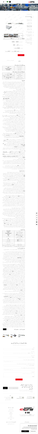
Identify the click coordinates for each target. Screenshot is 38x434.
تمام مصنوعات (29, 14)
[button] (5, 329)
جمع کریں (19, 379)
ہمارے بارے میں (11, 410)
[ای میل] (37, 215)
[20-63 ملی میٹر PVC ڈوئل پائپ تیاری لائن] (21, 335)
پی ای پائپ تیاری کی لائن (29, 23)
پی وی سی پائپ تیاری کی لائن (29, 20)
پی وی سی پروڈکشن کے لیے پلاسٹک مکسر (28, 42)
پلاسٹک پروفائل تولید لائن (29, 32)
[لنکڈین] (37, 224)
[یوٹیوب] (37, 222)
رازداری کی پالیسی (11, 423)
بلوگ (11, 419)
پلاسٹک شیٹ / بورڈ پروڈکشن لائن (29, 35)
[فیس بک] (37, 220)
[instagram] (29, 412)
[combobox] (32, 353)
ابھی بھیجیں (5, 388)
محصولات (29, 8)
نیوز (11, 415)
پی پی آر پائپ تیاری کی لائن (29, 26)
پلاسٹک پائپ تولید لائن (24, 8)
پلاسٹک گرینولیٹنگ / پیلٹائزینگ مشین (28, 38)
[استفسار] (37, 218)
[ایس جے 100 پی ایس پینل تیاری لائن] (5, 335)
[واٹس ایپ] (37, 213)
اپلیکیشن (11, 413)
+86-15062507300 (29, 398)
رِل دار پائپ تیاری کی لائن (29, 29)
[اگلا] (23, 35)
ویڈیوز (11, 416)
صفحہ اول (32, 8)
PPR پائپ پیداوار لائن (16, 8)
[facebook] (27, 412)
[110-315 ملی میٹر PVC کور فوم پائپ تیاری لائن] (13, 335)
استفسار (21, 55)
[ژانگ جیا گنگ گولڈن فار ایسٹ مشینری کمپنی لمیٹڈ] (32, 1)
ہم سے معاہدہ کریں (11, 417)
